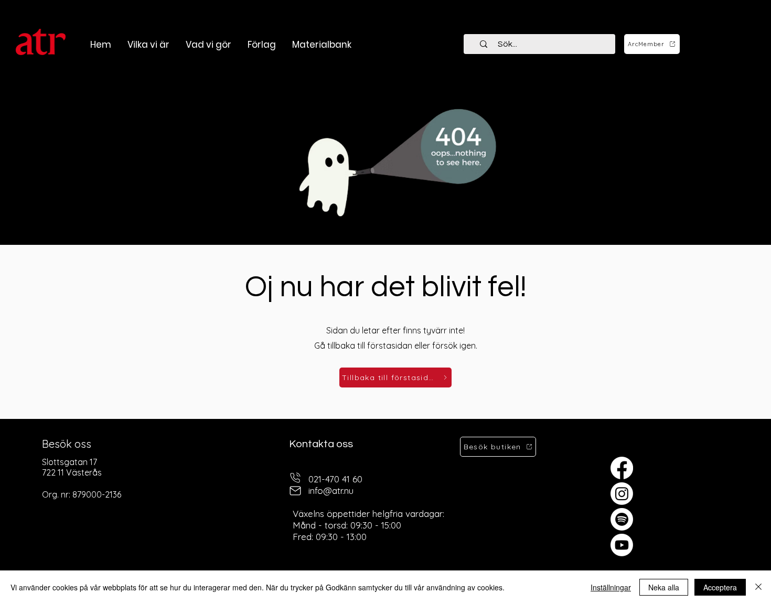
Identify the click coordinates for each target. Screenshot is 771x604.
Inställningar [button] (611, 587)
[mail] (295, 491)
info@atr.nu (331, 490)
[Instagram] (622, 493)
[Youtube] (622, 545)
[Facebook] (622, 468)
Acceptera (720, 587)
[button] (208, 44)
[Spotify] (622, 519)
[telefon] (295, 478)
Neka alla (663, 587)
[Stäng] (758, 587)
